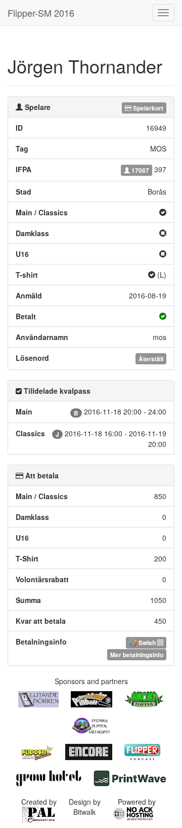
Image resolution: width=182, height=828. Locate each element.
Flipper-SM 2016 (41, 12)
